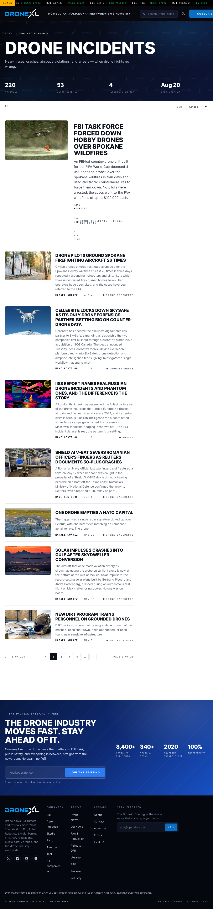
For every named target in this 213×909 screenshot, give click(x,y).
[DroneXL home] (22, 13)
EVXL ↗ (99, 842)
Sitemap (193, 901)
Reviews (107, 13)
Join (171, 827)
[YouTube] (26, 858)
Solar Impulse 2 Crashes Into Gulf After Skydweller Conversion (89, 555)
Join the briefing (85, 772)
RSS (205, 901)
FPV (97, 13)
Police (74, 13)
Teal (49, 854)
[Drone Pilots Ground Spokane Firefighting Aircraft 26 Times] (28, 265)
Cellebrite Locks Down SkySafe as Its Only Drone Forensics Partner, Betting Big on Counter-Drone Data (94, 317)
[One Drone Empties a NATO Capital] (28, 522)
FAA (66, 13)
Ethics (98, 835)
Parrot (50, 840)
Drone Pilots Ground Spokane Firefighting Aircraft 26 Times (90, 258)
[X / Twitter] (8, 858)
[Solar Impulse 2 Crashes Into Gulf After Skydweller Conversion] (28, 560)
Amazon (52, 847)
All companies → (54, 866)
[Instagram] (35, 858)
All (7, 106)
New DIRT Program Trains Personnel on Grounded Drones (92, 617)
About (98, 814)
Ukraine (87, 13)
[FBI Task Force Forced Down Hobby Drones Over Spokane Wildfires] (36, 140)
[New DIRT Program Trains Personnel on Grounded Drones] (28, 624)
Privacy (164, 901)
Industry (123, 13)
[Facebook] (17, 858)
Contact (99, 821)
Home (53, 13)
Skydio (51, 833)
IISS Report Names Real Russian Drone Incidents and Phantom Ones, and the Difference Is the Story (91, 390)
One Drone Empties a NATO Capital (94, 512)
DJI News (77, 826)
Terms (178, 901)
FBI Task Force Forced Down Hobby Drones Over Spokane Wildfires (99, 140)
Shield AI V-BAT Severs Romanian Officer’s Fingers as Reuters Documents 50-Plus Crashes (92, 457)
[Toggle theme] (183, 13)
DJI (60, 13)
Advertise (100, 828)
